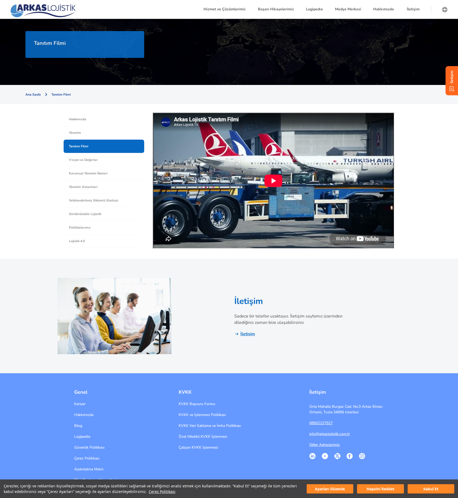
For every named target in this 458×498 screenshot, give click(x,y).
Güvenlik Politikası (89, 447)
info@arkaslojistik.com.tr (329, 433)
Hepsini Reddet (380, 488)
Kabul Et (430, 488)
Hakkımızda (83, 414)
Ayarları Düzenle (330, 488)
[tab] (104, 119)
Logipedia (82, 436)
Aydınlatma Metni (88, 469)
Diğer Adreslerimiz (324, 444)
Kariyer (80, 403)
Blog (78, 425)
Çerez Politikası (162, 491)
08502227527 (321, 423)
